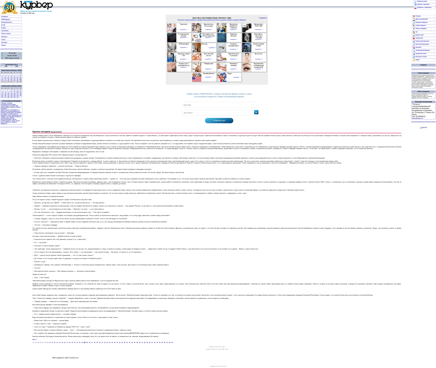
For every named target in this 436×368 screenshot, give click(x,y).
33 (107, 342)
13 (14, 78)
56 (165, 342)
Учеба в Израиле (421, 25)
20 (14, 79)
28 (8, 97)
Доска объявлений (422, 19)
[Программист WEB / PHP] (259, 27)
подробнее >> (184, 29)
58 (170, 342)
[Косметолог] (259, 57)
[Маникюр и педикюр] (234, 67)
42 (130, 342)
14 (17, 78)
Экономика (5, 30)
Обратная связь (422, 1)
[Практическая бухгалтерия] (209, 27)
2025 (6, 66)
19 (11, 79)
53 (157, 342)
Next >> (34, 339)
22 (20, 79)
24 (17, 95)
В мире (3, 27)
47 (142, 342)
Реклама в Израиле (421, 22)
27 (5, 97)
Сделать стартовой (423, 4)
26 (2, 97)
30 (14, 97)
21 (17, 79)
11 (8, 78)
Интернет (4, 36)
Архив (418, 59)
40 (125, 342)
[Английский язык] (209, 75)
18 (8, 79)
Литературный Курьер (423, 50)
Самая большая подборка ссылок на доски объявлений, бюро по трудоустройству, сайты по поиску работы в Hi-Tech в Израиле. (422, 95)
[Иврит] (230, 77)
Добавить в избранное (424, 7)
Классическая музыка (422, 44)
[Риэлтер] (205, 47)
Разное (3, 45)
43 (132, 342)
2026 (16, 66)
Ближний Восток (6, 22)
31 (17, 97)
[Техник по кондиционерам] (234, 47)
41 (127, 342)
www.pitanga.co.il (417, 118)
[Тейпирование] (208, 67)
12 (11, 78)
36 (115, 342)
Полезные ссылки (421, 56)
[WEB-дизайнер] (184, 45)
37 (117, 342)
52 (155, 342)
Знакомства (419, 38)
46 (140, 342)
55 (162, 342)
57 (167, 342)
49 (147, 342)
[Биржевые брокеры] (234, 37)
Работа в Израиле (421, 28)
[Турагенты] (183, 27)
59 (172, 342)
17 (5, 79)
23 (14, 95)
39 (122, 342)
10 (5, 78)
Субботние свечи (421, 53)
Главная (418, 16)
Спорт (3, 39)
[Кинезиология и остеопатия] (234, 57)
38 (120, 342)
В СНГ (3, 25)
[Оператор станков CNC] (184, 57)
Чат (417, 32)
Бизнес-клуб (419, 35)
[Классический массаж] (209, 57)
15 (20, 78)
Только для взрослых (422, 41)
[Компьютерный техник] (259, 47)
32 (105, 342)
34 (110, 342)
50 (150, 342)
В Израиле (4, 16)
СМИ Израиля (5, 19)
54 (160, 342)
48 (145, 342)
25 (20, 95)
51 (152, 342)
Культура (4, 42)
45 (137, 342)
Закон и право (6, 33)
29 (11, 97)
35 (112, 342)
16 (2, 79)
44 (135, 342)
